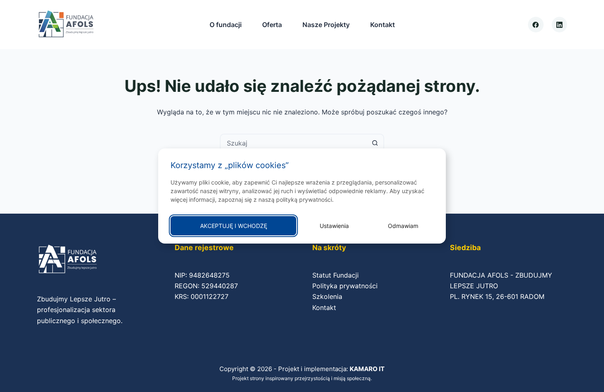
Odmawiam (403, 225)
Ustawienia (334, 225)
